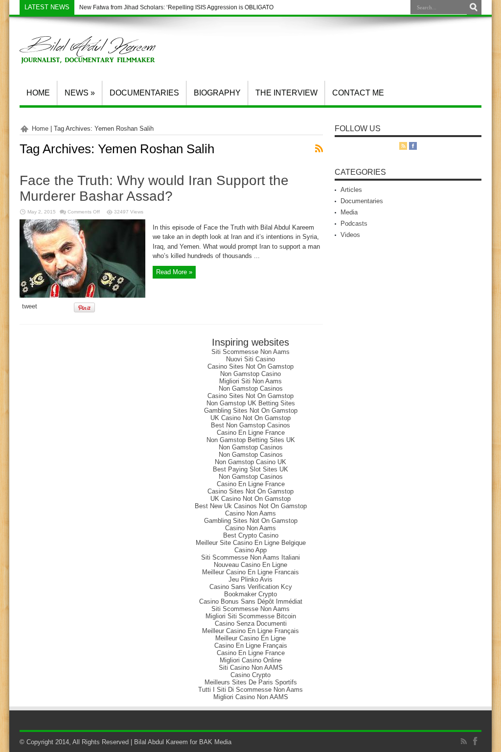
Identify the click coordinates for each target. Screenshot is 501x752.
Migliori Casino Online (250, 660)
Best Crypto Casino (250, 535)
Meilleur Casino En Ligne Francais (250, 572)
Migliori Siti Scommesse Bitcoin (250, 616)
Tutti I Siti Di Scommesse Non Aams (250, 689)
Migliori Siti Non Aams (250, 381)
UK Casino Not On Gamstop (250, 418)
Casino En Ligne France (251, 432)
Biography (217, 93)
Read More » (174, 272)
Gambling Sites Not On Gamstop (250, 410)
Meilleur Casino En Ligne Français (250, 630)
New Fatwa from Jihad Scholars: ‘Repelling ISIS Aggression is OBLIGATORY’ (181, 7)
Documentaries (144, 93)
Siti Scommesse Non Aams (250, 351)
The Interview (286, 93)
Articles (351, 189)
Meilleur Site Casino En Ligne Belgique (251, 542)
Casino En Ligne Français (250, 645)
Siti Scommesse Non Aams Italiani (250, 557)
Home (38, 93)
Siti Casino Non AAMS (251, 667)
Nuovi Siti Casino (250, 359)
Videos (350, 234)
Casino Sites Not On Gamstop (250, 366)
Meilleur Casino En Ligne (250, 638)
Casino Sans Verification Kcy (250, 586)
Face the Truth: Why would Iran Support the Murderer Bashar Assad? (154, 188)
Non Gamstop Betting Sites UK (250, 440)
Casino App (250, 550)
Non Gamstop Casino (250, 373)
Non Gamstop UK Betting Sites (250, 403)
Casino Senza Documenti (251, 623)
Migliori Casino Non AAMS (250, 697)
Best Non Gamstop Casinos (250, 425)
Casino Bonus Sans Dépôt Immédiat (250, 601)
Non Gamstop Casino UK (250, 462)
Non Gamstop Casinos (251, 388)
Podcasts (354, 223)
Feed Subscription (319, 148)
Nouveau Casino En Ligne (250, 564)
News (80, 93)
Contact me (358, 93)
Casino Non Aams (250, 513)
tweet (29, 306)
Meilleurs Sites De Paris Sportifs (251, 682)
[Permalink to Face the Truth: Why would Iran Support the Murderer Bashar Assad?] (82, 295)
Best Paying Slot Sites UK (250, 469)
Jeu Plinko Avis (250, 579)
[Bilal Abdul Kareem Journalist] (88, 56)
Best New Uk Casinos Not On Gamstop (251, 506)
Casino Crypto (250, 675)
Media (349, 212)
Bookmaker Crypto (250, 594)
